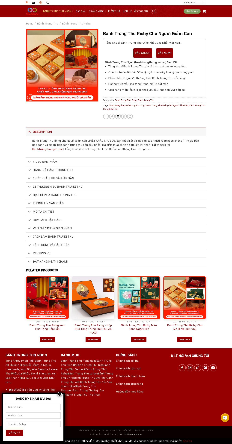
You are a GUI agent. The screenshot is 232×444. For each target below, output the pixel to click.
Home (29, 23)
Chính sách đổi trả (127, 361)
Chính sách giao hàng (129, 384)
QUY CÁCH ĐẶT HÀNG (47, 220)
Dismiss (187, 441)
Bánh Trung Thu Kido (90, 365)
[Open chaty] (225, 417)
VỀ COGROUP (141, 11)
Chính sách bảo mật (128, 368)
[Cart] (204, 11)
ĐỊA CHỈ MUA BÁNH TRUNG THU (55, 195)
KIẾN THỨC (114, 11)
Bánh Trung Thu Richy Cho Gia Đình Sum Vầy (184, 327)
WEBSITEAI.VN (135, 434)
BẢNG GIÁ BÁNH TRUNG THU (53, 170)
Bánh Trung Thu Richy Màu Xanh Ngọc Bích (139, 327)
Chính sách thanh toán (130, 376)
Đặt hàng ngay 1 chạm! (50, 261)
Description (42, 131)
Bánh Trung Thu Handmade (78, 361)
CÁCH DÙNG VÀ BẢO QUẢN (51, 245)
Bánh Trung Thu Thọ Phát (83, 395)
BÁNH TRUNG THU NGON (57, 11)
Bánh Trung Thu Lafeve (83, 373)
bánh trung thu (116, 105)
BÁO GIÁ (80, 11)
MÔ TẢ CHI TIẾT (43, 211)
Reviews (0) (41, 253)
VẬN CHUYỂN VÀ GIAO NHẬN (52, 228)
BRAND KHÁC (96, 11)
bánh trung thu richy (135, 105)
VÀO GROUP (142, 53)
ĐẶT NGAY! (164, 53)
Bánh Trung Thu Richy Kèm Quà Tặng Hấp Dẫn (47, 327)
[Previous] (26, 312)
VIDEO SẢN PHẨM (45, 161)
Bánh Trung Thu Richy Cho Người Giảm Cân (167, 105)
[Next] (205, 312)
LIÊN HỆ (127, 11)
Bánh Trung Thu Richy (76, 23)
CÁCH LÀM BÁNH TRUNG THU (53, 236)
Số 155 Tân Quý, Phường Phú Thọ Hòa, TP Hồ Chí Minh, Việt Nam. (32, 392)
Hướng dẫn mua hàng (130, 391)
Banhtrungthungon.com (47, 149)
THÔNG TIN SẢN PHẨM (48, 203)
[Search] (153, 11)
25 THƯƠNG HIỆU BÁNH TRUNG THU (58, 186)
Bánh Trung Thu (47, 23)
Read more (47, 339)
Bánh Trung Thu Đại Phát (90, 378)
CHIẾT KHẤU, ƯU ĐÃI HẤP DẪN (53, 178)
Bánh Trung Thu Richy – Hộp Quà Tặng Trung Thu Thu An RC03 (93, 329)
